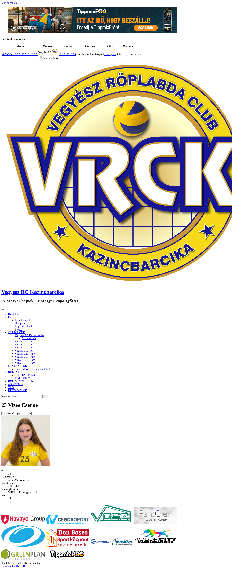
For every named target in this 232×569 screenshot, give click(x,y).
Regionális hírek (23, 326)
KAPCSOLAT (23, 378)
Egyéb (18, 329)
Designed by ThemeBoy (14, 566)
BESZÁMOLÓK (17, 390)
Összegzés (110, 54)
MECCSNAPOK (17, 365)
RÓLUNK (14, 372)
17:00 (67, 54)
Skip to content (9, 2)
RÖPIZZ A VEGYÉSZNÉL (23, 381)
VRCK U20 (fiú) (24, 341)
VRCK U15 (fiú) (24, 347)
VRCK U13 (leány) (25, 362)
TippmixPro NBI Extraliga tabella (33, 369)
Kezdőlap (13, 314)
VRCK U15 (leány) (25, 359)
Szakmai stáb (29, 338)
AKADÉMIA (15, 384)
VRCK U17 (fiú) (24, 344)
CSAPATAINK (16, 332)
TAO (11, 387)
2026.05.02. (20, 54)
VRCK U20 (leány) (25, 353)
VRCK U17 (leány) (25, 356)
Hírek (11, 317)
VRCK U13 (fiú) (24, 350)
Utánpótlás (20, 323)
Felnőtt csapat (22, 320)
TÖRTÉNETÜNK (25, 375)
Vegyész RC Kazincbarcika (32, 292)
